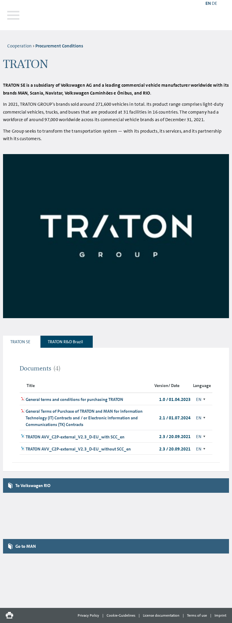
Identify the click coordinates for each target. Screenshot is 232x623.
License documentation (161, 615)
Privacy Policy (88, 615)
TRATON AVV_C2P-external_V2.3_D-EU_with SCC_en (75, 437)
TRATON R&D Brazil (65, 341)
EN (198, 399)
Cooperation (19, 46)
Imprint (220, 615)
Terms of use (197, 615)
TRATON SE (20, 341)
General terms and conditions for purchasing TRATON (74, 399)
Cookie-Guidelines (121, 615)
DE (214, 3)
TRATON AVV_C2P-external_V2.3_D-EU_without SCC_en (78, 449)
